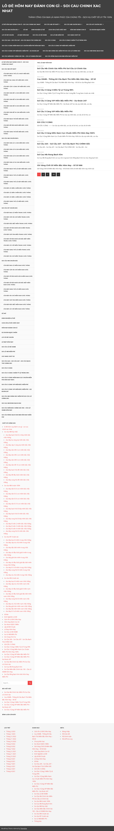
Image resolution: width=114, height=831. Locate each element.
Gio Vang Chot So (74, 35)
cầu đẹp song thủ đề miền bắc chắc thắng (16, 132)
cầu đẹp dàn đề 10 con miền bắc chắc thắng (17, 113)
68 (54, 174)
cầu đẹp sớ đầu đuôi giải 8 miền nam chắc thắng (18, 277)
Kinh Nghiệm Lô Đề (38, 29)
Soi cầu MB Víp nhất (51, 24)
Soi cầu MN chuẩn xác (10, 29)
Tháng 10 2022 (11, 741)
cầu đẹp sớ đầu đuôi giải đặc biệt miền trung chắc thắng (17, 240)
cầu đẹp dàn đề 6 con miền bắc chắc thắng (16, 100)
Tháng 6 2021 (10, 766)
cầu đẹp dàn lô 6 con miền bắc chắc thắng (16, 150)
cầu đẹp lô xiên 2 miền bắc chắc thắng (17, 188)
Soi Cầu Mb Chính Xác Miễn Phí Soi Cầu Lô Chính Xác (61, 51)
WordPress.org (67, 739)
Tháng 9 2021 (10, 759)
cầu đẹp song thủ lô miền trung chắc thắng (17, 250)
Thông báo (38, 821)
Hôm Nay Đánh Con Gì (78, 29)
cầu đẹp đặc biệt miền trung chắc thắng (18, 223)
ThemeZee (23, 828)
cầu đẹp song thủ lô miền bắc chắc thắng (16, 202)
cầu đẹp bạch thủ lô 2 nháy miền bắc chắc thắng (16, 74)
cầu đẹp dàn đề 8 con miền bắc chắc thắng (16, 107)
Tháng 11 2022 (11, 739)
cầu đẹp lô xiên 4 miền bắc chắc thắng (17, 197)
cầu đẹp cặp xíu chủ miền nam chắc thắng (16, 270)
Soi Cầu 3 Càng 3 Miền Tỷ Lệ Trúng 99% (73, 40)
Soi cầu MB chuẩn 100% (72, 24)
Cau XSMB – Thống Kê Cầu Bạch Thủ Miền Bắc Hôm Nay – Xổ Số (66, 79)
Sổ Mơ (25, 29)
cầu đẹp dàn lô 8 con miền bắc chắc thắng (16, 157)
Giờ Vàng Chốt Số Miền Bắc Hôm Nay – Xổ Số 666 (59, 165)
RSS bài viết (66, 734)
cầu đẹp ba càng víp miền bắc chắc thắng (16, 81)
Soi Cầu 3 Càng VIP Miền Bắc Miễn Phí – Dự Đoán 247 (20, 51)
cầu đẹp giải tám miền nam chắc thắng (17, 300)
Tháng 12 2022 (11, 736)
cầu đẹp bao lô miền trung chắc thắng (17, 212)
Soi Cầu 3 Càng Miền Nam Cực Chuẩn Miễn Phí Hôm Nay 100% (23, 45)
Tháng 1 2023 (10, 734)
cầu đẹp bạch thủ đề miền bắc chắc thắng (16, 120)
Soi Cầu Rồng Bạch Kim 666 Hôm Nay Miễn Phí (61, 56)
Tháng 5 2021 (10, 769)
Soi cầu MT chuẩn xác (94, 24)
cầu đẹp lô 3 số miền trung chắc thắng (17, 245)
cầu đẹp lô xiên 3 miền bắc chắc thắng (17, 192)
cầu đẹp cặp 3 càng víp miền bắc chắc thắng (17, 87)
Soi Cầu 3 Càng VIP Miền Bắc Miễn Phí (61, 45)
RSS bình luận (66, 736)
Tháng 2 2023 (10, 731)
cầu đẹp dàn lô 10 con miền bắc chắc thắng (17, 163)
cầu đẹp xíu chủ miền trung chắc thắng (18, 256)
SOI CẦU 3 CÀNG (50, 40)
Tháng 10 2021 (11, 756)
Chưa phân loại (39, 741)
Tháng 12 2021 (11, 751)
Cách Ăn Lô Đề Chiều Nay (57, 29)
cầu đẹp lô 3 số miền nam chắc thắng (17, 309)
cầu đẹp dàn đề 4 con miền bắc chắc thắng (16, 94)
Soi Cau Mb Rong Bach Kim (93, 51)
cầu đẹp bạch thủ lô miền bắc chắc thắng (16, 176)
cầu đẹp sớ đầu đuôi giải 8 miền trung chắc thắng (17, 229)
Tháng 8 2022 (10, 746)
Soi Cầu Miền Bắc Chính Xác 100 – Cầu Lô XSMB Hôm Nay (21, 56)
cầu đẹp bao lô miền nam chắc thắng (17, 265)
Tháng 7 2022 (10, 749)
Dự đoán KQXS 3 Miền (97, 29)
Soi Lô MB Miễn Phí (57, 35)
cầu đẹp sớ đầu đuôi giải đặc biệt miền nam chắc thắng (17, 283)
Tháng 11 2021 (11, 754)
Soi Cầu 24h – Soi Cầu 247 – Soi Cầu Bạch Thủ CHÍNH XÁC (21, 40)
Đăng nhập (66, 731)
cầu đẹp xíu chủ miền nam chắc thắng (17, 295)
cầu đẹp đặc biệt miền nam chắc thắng (17, 304)
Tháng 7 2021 (10, 764)
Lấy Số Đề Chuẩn (8, 35)
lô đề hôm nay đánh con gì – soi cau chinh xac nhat (21, 24)
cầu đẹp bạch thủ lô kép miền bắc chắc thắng (17, 169)
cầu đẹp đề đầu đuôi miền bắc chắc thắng (16, 126)
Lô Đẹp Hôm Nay (23, 35)
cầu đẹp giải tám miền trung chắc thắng (18, 234)
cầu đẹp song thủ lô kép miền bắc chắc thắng (17, 182)
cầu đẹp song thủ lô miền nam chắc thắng (16, 290)
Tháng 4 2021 (10, 771)
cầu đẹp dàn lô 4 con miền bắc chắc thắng (16, 144)
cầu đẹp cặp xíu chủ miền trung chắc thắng (17, 218)
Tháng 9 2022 (10, 744)
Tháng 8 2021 (10, 761)
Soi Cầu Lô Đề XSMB (40, 35)
